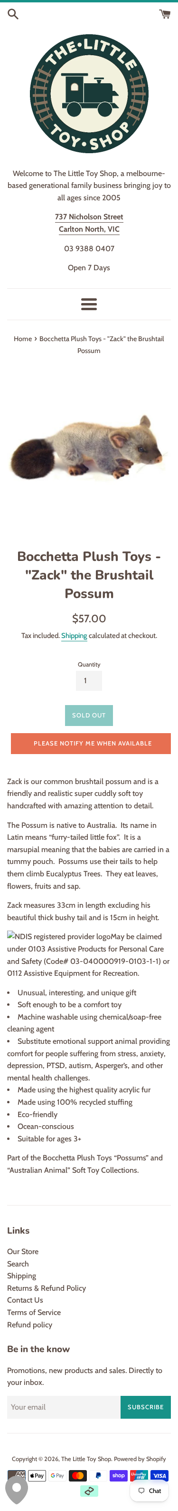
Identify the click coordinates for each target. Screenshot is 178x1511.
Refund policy (29, 1324)
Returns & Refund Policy (46, 1288)
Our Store (22, 1251)
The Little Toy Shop (86, 1458)
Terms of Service (34, 1312)
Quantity (89, 664)
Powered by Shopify (140, 1458)
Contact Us (25, 1300)
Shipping (74, 635)
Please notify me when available (93, 743)
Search (18, 1263)
